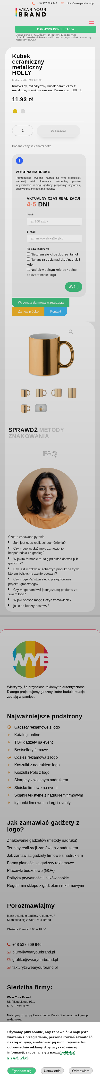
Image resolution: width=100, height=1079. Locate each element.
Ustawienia (52, 1071)
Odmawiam (81, 1071)
